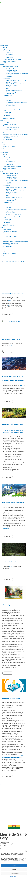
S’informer (8, 207)
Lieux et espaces (7, 246)
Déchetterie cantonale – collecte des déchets (15, 241)
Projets (5, 248)
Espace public (6, 245)
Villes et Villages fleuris (8, 605)
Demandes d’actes (11, 175)
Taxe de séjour (7, 222)
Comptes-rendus (10, 161)
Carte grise (9, 184)
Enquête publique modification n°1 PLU (13, 293)
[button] (26, 850)
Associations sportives (12, 238)
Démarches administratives (10, 173)
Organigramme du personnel (10, 168)
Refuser (14, 869)
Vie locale (2, 227)
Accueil (2, 151)
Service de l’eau (7, 219)
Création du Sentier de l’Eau (10, 562)
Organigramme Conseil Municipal (12, 166)
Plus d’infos (6, 528)
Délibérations (9, 164)
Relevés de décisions (11, 163)
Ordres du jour (9, 160)
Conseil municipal (7, 158)
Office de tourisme (8, 252)
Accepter (14, 865)
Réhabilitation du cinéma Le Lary (11, 339)
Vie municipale (4, 152)
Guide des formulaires (11, 179)
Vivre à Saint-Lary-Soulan (9, 240)
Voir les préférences (14, 873)
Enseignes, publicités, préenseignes (12, 216)
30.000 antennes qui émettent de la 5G (13, 756)
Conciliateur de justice (9, 226)
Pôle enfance (6, 185)
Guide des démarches (11, 177)
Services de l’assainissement (10, 221)
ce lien (19, 299)
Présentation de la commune (10, 231)
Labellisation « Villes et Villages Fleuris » (13, 424)
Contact (2, 255)
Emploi (4, 217)
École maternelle (10, 200)
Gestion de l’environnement (10, 243)
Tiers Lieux (5, 224)
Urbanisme (6, 204)
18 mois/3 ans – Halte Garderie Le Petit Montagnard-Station (16, 188)
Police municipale (7, 202)
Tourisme (2, 250)
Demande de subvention (12, 235)
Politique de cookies (13, 876)
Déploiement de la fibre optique (11, 698)
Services (2, 172)
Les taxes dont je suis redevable (14, 214)
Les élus (5, 154)
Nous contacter (10, 206)
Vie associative (7, 233)
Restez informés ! (7, 229)
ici (8, 305)
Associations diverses (11, 236)
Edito (4, 156)
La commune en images (9, 253)
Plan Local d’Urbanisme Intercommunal (13, 502)
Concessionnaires (10, 212)
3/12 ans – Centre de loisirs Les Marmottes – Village (14, 198)
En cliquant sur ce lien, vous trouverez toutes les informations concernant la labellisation (13, 430)
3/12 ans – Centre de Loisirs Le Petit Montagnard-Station (15, 191)
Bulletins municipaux (8, 170)
